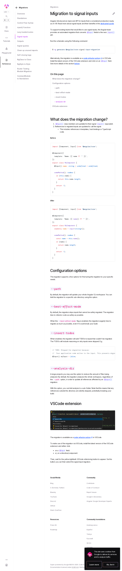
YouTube (53, 497)
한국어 (89, 543)
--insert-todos (60, 97)
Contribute (90, 483)
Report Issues (92, 492)
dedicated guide (107, 24)
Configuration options (61, 83)
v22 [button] (5, 12)
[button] (6, 560)
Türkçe (89, 534)
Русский (90, 538)
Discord (53, 501)
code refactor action (91, 58)
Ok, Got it (110, 565)
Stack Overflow (55, 510)
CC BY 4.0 (75, 567)
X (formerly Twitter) (57, 488)
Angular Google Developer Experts (99, 501)
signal (82, 49)
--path (57, 88)
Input (72, 146)
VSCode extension (59, 106)
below (76, 64)
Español (89, 530)
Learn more (91, 565)
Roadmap (53, 530)
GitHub (52, 506)
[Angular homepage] (6, 6)
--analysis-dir (60, 102)
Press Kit (53, 525)
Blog (51, 483)
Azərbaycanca (92, 525)
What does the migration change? (66, 79)
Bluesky (53, 492)
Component (64, 146)
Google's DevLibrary (94, 497)
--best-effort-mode (62, 92)
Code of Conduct (93, 488)
